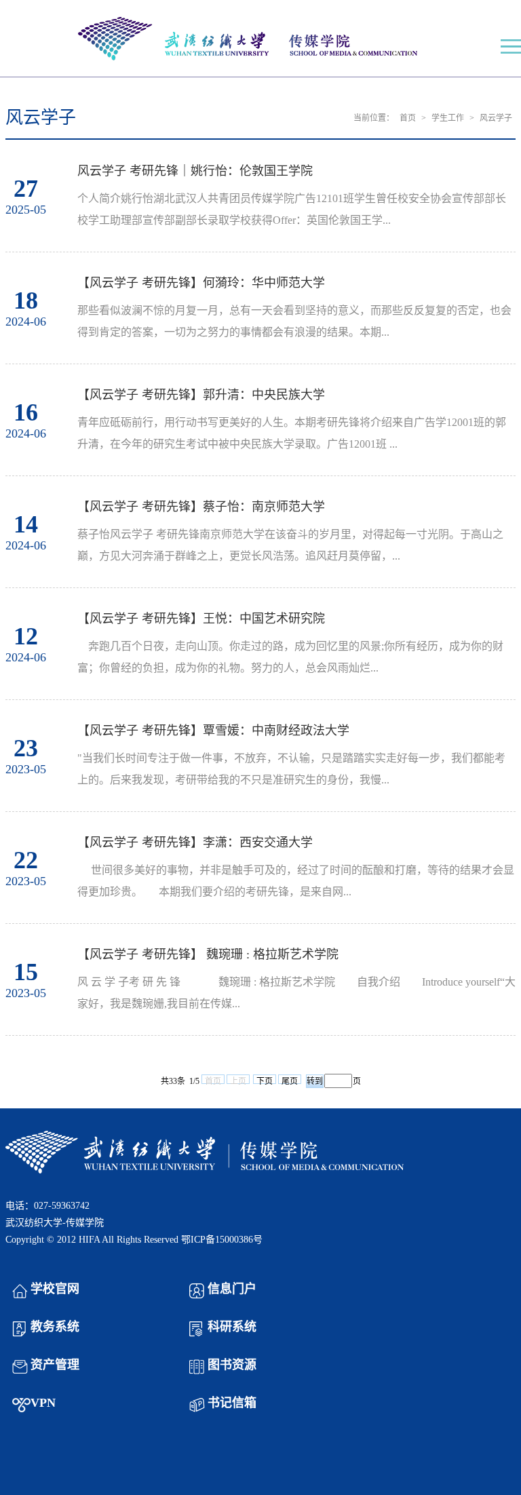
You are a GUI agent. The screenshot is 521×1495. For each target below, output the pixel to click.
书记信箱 (232, 1403)
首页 (408, 118)
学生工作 (447, 118)
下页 (264, 1080)
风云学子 (496, 118)
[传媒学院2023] (260, 40)
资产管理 (55, 1365)
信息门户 (232, 1289)
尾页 (290, 1080)
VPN (43, 1403)
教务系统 (55, 1327)
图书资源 (232, 1365)
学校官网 (55, 1289)
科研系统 (232, 1327)
